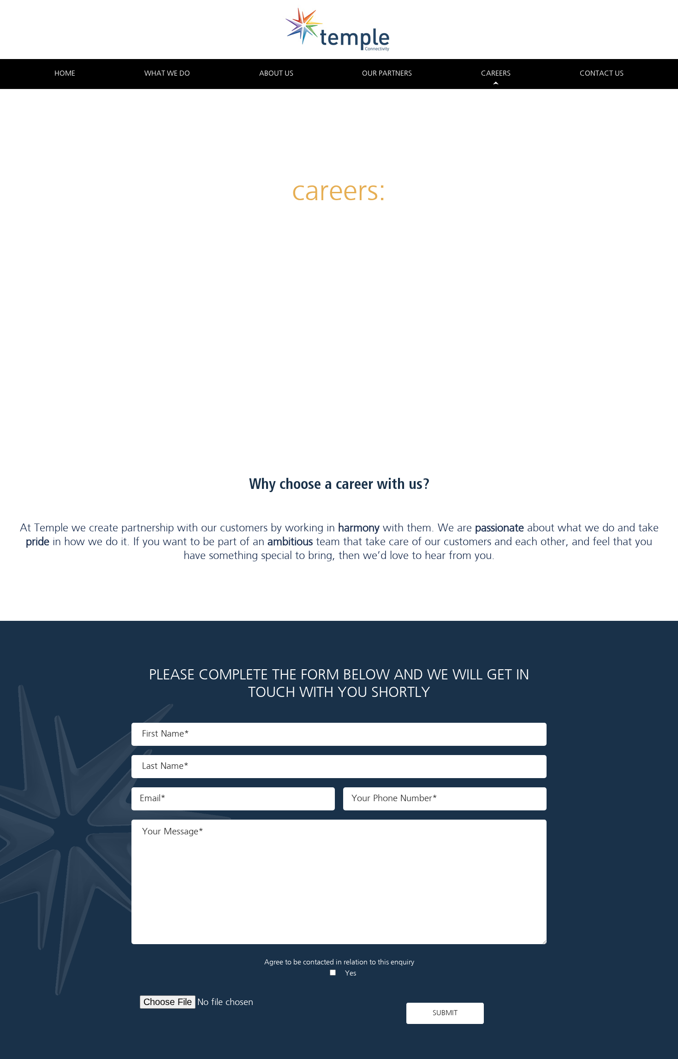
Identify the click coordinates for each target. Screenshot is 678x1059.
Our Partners (387, 73)
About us (276, 73)
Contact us (602, 73)
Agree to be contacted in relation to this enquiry (339, 962)
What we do (167, 73)
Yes (350, 973)
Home (64, 73)
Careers (496, 73)
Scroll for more (339, 335)
